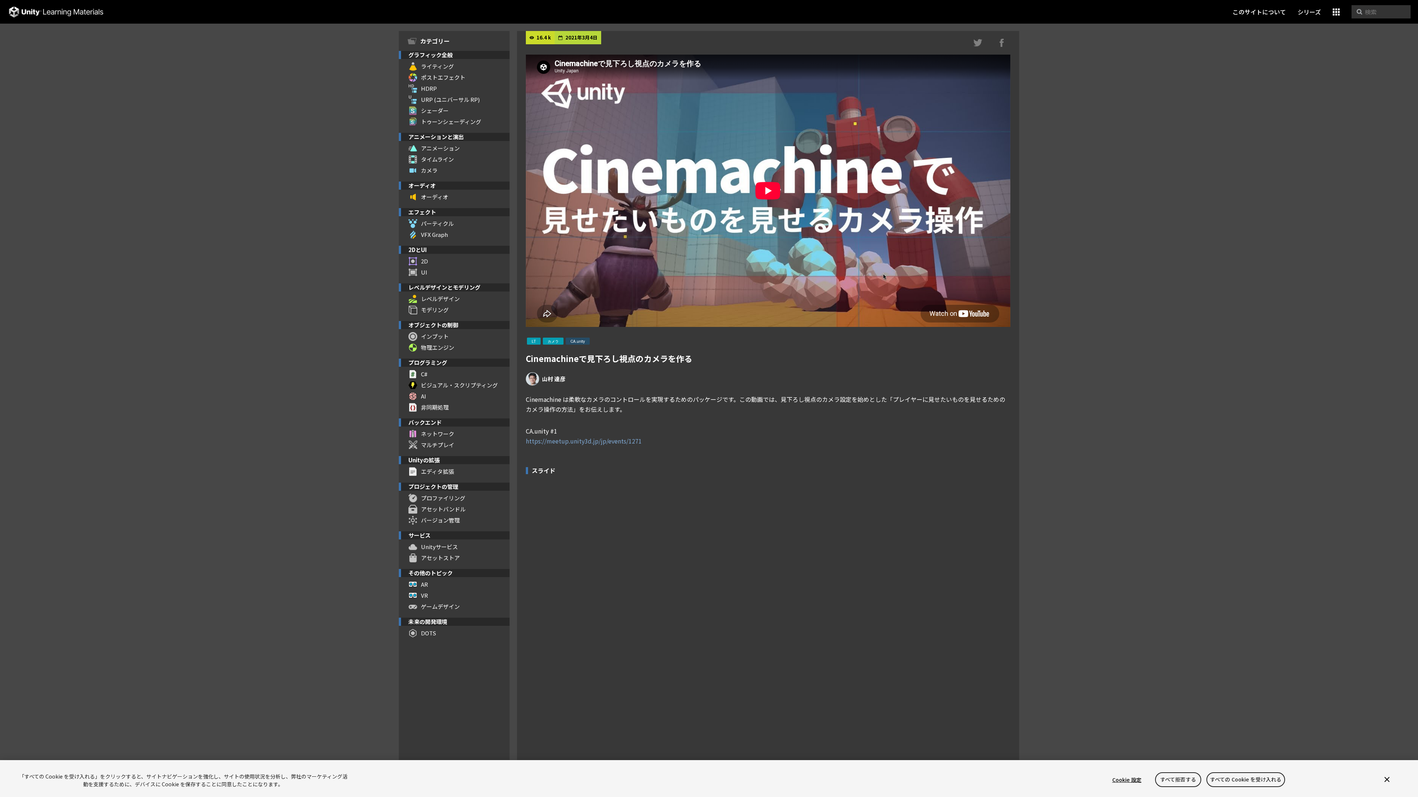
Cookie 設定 (1126, 779)
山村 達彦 (553, 379)
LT (534, 341)
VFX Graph (434, 234)
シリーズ (1309, 11)
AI (423, 396)
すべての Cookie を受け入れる (1246, 779)
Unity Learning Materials (56, 12)
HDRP (429, 88)
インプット (435, 336)
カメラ (429, 170)
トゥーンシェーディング (451, 121)
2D (424, 261)
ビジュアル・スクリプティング (459, 385)
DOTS (428, 633)
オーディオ (434, 197)
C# (424, 374)
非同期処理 (435, 407)
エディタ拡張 (437, 471)
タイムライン (437, 159)
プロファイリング (443, 498)
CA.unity (578, 341)
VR (424, 595)
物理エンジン (437, 347)
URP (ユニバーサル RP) (450, 99)
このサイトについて (1259, 11)
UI (424, 272)
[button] (1336, 12)
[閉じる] (1387, 780)
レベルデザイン (440, 299)
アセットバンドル (443, 509)
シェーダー (435, 110)
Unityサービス (439, 547)
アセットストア (440, 558)
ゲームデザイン (440, 606)
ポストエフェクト (443, 77)
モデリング (435, 310)
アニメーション (440, 148)
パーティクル (437, 223)
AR (424, 584)
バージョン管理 (440, 520)
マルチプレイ (437, 445)
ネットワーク (437, 434)
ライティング (437, 66)
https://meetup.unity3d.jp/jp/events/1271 (584, 441)
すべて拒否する (1178, 779)
